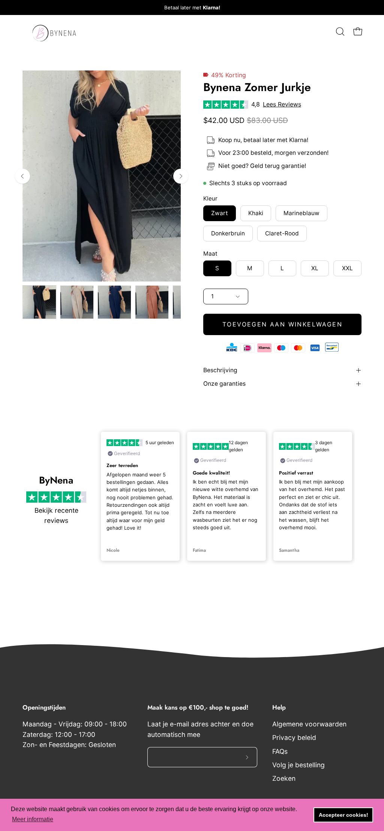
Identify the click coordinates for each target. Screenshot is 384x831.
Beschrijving (220, 370)
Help (279, 707)
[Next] (180, 176)
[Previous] (22, 176)
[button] (339, 31)
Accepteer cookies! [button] (343, 815)
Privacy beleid (294, 738)
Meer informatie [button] (32, 819)
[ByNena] (54, 31)
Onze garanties (224, 383)
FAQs (280, 751)
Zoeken (284, 778)
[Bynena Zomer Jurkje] (39, 302)
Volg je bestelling (298, 765)
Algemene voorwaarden (309, 724)
